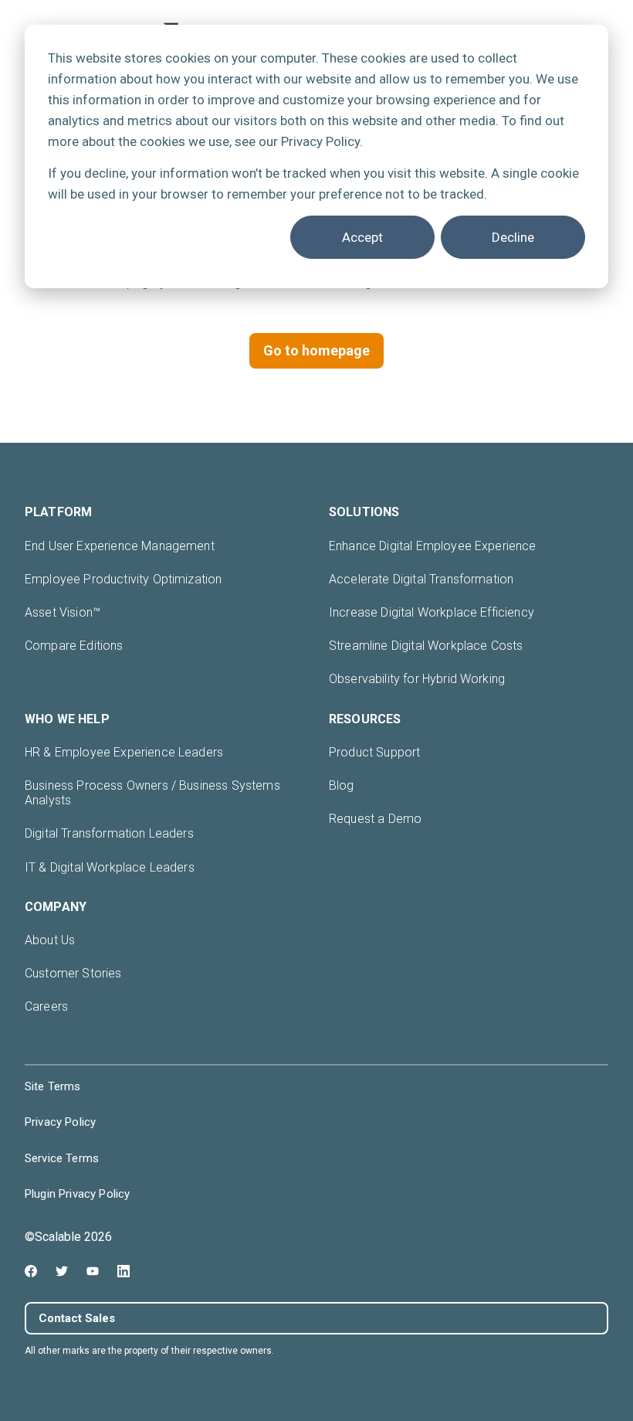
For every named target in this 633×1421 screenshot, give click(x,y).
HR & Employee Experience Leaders (124, 752)
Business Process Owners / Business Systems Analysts (152, 792)
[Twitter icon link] (62, 1271)
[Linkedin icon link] (123, 1271)
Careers (46, 1006)
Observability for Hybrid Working (417, 678)
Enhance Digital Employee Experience (433, 546)
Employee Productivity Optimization (123, 579)
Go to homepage (316, 350)
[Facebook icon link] (31, 1271)
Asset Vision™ (62, 612)
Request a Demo (375, 818)
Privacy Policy (60, 1122)
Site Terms (53, 1086)
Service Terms (62, 1158)
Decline (513, 237)
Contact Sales (77, 1318)
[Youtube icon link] (92, 1271)
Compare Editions (74, 645)
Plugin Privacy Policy (77, 1194)
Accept (362, 237)
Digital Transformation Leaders (109, 833)
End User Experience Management (120, 546)
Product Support (374, 752)
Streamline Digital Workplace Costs (426, 645)
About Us (50, 940)
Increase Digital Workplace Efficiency (431, 612)
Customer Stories (73, 973)
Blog (341, 785)
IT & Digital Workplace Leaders (110, 867)
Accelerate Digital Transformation (421, 579)
